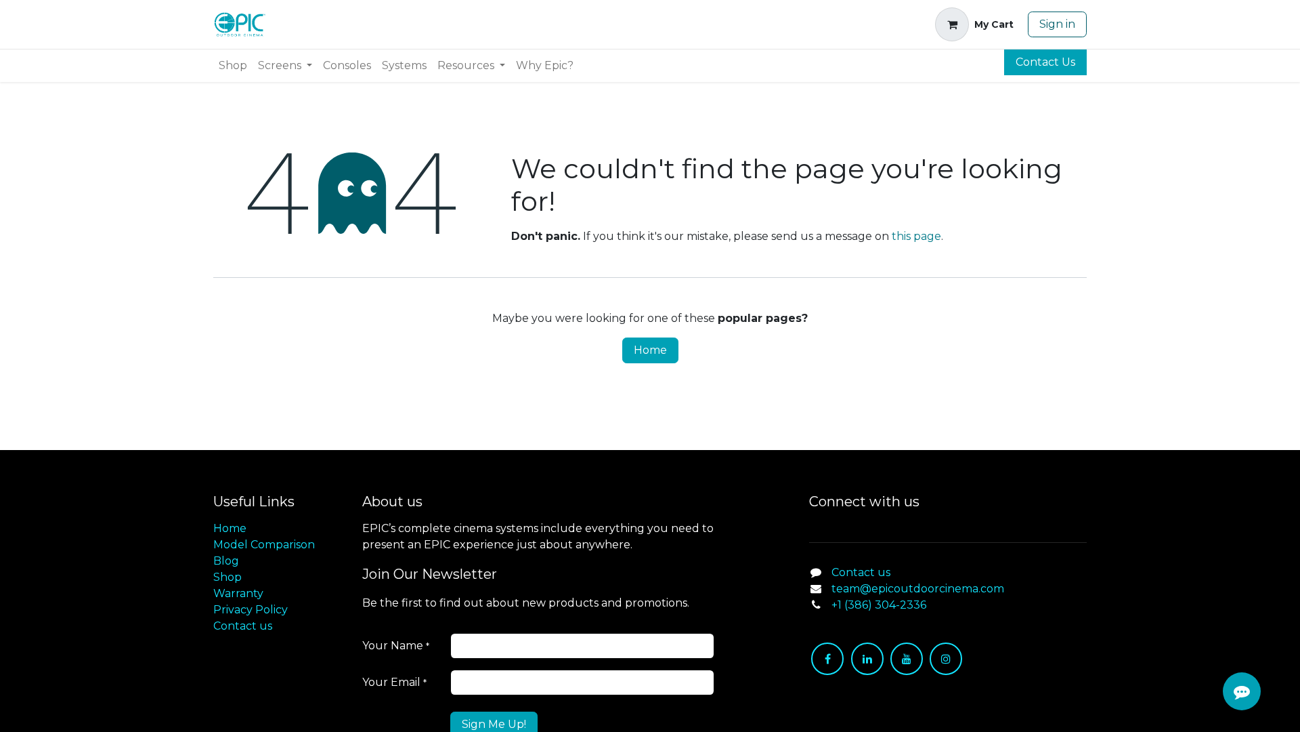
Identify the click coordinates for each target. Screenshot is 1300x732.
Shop (227, 577)
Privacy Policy (250, 609)
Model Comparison (264, 544)
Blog (226, 560)
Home (650, 350)
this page (916, 236)
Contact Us (1045, 62)
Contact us (242, 625)
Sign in (1057, 24)
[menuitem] (233, 65)
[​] (827, 659)
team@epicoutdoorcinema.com (917, 588)
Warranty (238, 593)
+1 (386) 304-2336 (878, 604)
